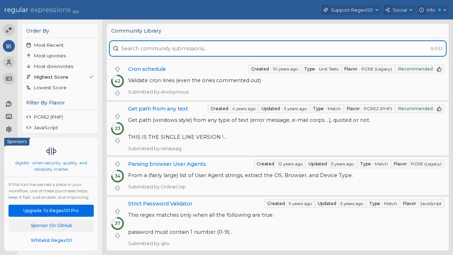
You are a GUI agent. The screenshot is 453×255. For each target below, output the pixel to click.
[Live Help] (9, 104)
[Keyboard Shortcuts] (9, 116)
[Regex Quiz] (9, 79)
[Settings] (9, 129)
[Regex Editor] (9, 30)
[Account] (9, 62)
